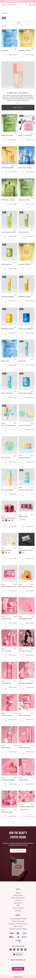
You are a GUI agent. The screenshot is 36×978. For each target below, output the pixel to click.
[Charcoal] (20, 552)
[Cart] (30, 5)
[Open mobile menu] (34, 5)
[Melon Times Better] (12, 520)
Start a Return (18, 903)
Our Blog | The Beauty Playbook (18, 924)
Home (3, 13)
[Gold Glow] (6, 552)
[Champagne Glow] (3, 552)
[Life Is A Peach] (6, 520)
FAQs (18, 905)
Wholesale (18, 910)
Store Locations (18, 895)
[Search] (26, 5)
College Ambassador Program (18, 918)
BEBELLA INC (18, 977)
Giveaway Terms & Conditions (18, 929)
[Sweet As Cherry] (9, 520)
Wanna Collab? (18, 926)
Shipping (18, 892)
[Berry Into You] (3, 520)
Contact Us (18, 900)
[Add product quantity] (6, 54)
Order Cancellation (18, 908)
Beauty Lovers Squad (18, 921)
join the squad (18, 850)
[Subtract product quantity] (6, 56)
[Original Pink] (23, 552)
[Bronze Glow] (9, 552)
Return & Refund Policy (18, 898)
